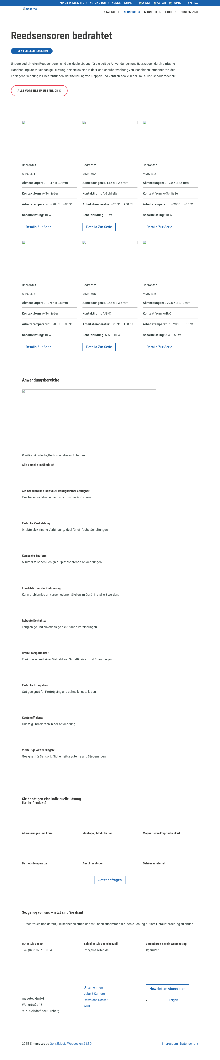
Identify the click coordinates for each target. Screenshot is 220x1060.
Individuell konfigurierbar (32, 51)
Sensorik (130, 12)
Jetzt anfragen (110, 880)
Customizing (189, 12)
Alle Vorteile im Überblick (38, 91)
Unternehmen (98, 3)
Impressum (170, 1043)
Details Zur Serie (38, 227)
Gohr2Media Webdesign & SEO (71, 1043)
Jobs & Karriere (94, 993)
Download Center (96, 1000)
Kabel (169, 12)
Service (116, 3)
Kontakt (128, 3)
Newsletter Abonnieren (167, 989)
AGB (87, 1006)
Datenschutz (189, 1043)
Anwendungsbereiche (72, 3)
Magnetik (150, 12)
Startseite (111, 12)
